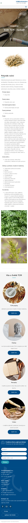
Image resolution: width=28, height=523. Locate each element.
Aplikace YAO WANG (10, 515)
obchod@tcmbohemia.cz (9, 494)
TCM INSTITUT (5, 484)
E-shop (6, 511)
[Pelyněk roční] (14, 62)
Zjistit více (14, 313)
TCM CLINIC (4, 482)
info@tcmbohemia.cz (21, 1)
